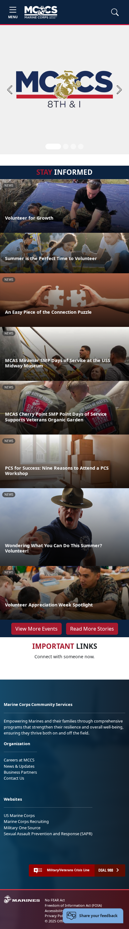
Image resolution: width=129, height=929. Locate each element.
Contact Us (14, 778)
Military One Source (22, 827)
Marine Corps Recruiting (26, 821)
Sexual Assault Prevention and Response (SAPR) (48, 833)
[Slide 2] (66, 146)
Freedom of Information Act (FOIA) (73, 905)
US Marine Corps (19, 815)
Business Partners (20, 772)
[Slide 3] (73, 146)
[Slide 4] (81, 146)
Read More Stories (92, 628)
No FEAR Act (55, 900)
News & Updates (19, 766)
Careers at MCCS (19, 760)
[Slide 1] (53, 146)
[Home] (40, 12)
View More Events (36, 628)
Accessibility (54, 910)
